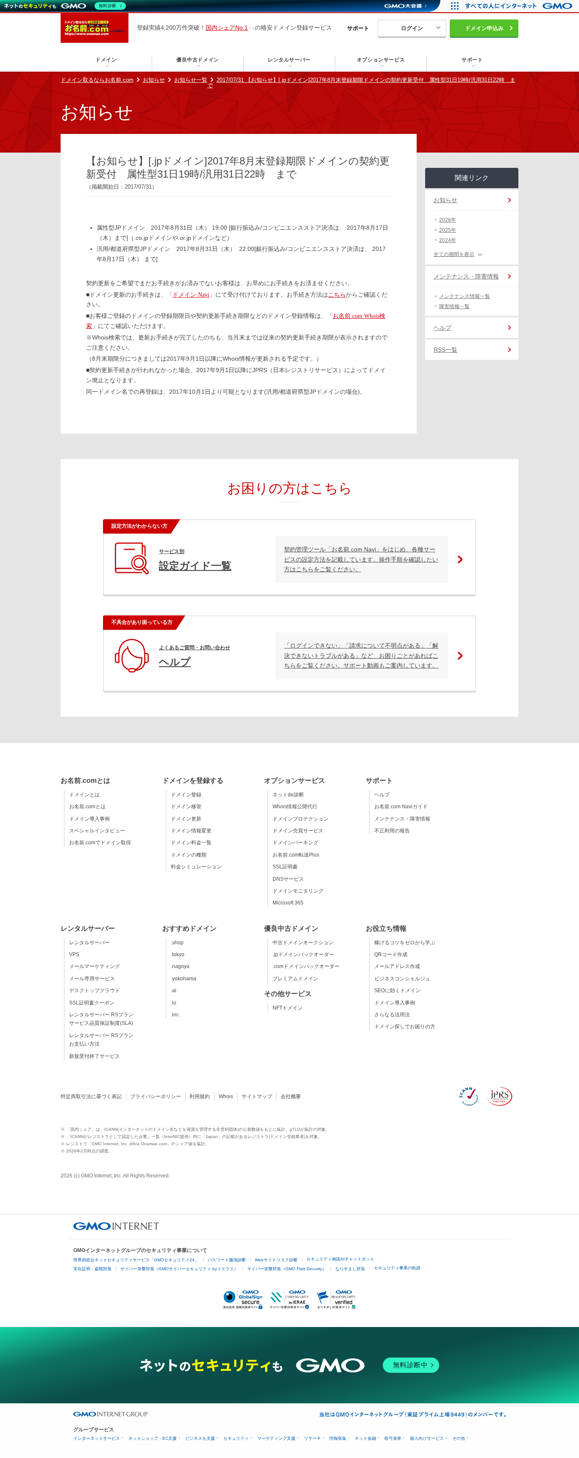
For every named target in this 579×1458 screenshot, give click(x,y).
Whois (226, 1096)
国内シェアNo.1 (227, 27)
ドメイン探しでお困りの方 (404, 1027)
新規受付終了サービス (94, 1056)
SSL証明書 (285, 867)
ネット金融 (365, 1438)
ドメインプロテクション (300, 819)
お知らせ (154, 80)
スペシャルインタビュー (97, 831)
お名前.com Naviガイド (401, 807)
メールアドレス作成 (397, 966)
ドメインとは (84, 795)
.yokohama (183, 979)
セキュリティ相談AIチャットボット (340, 1259)
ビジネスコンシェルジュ (402, 979)
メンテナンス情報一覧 (464, 296)
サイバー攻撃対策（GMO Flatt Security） (286, 1268)
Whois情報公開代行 (295, 807)
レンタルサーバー (89, 943)
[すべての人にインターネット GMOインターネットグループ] (520, 6)
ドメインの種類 (188, 855)
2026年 (447, 220)
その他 (458, 1438)
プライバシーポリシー (155, 1096)
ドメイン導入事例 (89, 819)
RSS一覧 (445, 349)
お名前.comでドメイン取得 (100, 843)
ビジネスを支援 (200, 1438)
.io (173, 1003)
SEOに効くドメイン (397, 990)
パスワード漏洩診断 (227, 1260)
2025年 (447, 230)
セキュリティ (236, 1438)
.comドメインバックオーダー (306, 966)
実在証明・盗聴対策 (92, 1268)
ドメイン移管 (186, 807)
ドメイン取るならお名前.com (97, 80)
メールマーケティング (94, 966)
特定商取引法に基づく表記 (91, 1096)
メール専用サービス (92, 979)
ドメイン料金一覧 (191, 843)
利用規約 (199, 1096)
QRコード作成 (390, 954)
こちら (337, 295)
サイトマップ (257, 1096)
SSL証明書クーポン (91, 1003)
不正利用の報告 (392, 831)
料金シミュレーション (196, 867)
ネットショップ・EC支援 (152, 1438)
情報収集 (337, 1438)
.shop (177, 943)
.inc (175, 1015)
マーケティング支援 (276, 1438)
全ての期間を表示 (454, 254)
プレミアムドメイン (295, 979)
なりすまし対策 (350, 1268)
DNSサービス (288, 879)
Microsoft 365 (288, 903)
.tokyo (177, 954)
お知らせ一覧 (190, 80)
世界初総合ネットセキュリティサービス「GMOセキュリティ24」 (136, 1260)
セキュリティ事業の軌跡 (397, 1268)
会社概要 (291, 1096)
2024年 (447, 240)
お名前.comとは (87, 807)
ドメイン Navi (191, 295)
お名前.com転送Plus (296, 855)
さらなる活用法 (392, 1015)
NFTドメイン (288, 1008)
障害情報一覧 (454, 306)
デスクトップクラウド (94, 990)
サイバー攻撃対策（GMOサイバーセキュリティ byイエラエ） (179, 1268)
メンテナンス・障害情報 (466, 276)
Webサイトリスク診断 (276, 1260)
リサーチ (312, 1438)
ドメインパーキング (295, 843)
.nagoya (180, 966)
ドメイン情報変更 (191, 831)
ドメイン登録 (186, 795)
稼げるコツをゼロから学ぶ (404, 943)
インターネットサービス (96, 1438)
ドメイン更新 (186, 819)
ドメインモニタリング (298, 891)
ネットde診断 (288, 795)
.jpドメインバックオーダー (303, 954)
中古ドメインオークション (303, 943)
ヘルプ (442, 327)
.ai (173, 990)
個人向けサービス (427, 1438)
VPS (74, 954)
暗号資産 (392, 1438)
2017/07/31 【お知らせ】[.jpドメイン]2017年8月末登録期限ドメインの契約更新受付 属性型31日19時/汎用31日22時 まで (361, 83)
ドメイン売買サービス (298, 831)
